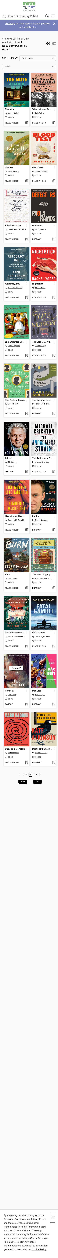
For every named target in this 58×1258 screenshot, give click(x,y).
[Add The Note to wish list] (26, 123)
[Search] (4, 16)
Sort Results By (10, 58)
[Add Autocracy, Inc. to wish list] (26, 297)
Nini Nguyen (40, 694)
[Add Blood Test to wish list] (53, 181)
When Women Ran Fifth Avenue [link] (42, 109)
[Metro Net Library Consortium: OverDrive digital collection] (29, 6)
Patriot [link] (35, 516)
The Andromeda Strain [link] (42, 458)
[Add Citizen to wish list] (26, 472)
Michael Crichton (42, 462)
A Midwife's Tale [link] (13, 225)
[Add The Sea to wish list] (26, 181)
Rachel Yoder (40, 287)
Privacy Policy (38, 1219)
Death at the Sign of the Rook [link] (42, 749)
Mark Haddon (13, 753)
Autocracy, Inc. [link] (12, 284)
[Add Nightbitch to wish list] (53, 297)
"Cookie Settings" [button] (38, 1238)
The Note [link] (9, 109)
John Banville (13, 171)
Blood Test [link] (37, 167)
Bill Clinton (12, 462)
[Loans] (47, 16)
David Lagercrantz (42, 636)
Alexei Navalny (41, 520)
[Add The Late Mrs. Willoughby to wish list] (53, 356)
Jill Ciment (12, 694)
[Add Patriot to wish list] (53, 530)
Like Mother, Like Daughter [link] (15, 516)
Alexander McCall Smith (44, 578)
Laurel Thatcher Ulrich (17, 229)
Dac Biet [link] (36, 691)
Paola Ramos (40, 229)
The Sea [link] (9, 167)
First (23, 781)
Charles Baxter (41, 171)
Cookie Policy (39, 1249)
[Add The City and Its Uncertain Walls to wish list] (53, 414)
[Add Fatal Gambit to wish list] (53, 646)
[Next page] (40, 774)
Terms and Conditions (15, 1219)
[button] (48, 44)
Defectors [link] (37, 225)
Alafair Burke (13, 113)
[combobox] (23, 16)
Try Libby (10, 23)
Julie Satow (39, 113)
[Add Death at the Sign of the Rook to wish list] (53, 762)
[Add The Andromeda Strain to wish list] (53, 472)
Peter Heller (12, 578)
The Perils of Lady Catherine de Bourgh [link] (15, 400)
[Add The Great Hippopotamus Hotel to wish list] (53, 588)
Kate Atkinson (41, 753)
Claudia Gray (40, 346)
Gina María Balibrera (16, 636)
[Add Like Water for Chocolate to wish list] (26, 356)
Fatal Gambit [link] (38, 632)
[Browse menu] (53, 16)
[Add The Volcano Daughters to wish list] (26, 646)
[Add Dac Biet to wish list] (53, 704)
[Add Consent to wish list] (26, 704)
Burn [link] (7, 574)
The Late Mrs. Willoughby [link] (42, 342)
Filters (7, 66)
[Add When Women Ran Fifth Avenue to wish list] (53, 123)
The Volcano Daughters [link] (15, 632)
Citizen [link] (8, 458)
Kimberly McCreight (16, 520)
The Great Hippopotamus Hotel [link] (42, 574)
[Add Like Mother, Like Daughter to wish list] (26, 530)
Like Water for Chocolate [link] (15, 342)
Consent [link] (9, 691)
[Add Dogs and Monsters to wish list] (26, 762)
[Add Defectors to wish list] (53, 239)
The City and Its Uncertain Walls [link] (42, 400)
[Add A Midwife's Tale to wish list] (26, 239)
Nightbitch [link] (37, 284)
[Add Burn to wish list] (26, 588)
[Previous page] (20, 774)
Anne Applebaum (15, 287)
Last (37, 781)
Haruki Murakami (42, 404)
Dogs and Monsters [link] (15, 749)
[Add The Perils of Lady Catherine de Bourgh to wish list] (26, 414)
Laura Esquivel (14, 346)
